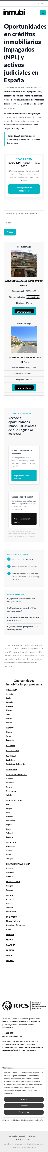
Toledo (9, 795)
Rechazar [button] (24, 1106)
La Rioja (10, 950)
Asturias (10, 745)
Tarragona (10, 858)
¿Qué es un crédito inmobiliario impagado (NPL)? (21, 600)
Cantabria (11, 769)
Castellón (10, 872)
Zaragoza (10, 740)
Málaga (9, 718)
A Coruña (10, 899)
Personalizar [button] (24, 1112)
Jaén (8, 714)
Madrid (10, 934)
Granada (9, 706)
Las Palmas (10, 760)
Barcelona (10, 846)
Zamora (9, 837)
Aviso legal (32, 1136)
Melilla (10, 960)
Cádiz (8, 698)
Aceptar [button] (24, 1099)
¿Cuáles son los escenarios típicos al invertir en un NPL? (23, 618)
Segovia (9, 825)
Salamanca (10, 820)
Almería (9, 694)
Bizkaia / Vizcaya (13, 921)
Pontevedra (11, 911)
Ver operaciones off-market (22, 520)
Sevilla (9, 722)
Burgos (9, 808)
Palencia (9, 816)
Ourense (9, 907)
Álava (8, 929)
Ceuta (9, 955)
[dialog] (24, 1093)
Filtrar (10, 232)
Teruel (8, 736)
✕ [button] (43, 1072)
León (8, 812)
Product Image (24, 246)
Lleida (8, 854)
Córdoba (9, 702)
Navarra (10, 945)
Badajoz (9, 886)
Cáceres (9, 890)
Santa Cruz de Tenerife (15, 764)
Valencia (9, 876)
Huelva (9, 710)
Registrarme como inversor (21, 477)
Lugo (8, 903)
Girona (9, 850)
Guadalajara (11, 791)
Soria (8, 829)
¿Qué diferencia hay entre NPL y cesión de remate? (21, 609)
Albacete (9, 779)
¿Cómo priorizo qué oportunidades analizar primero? (22, 628)
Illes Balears (12, 751)
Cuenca (9, 787)
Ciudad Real (11, 783)
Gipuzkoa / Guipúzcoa (15, 925)
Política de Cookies (22, 1140)
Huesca (9, 732)
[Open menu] (43, 12)
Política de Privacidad (17, 1136)
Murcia (9, 940)
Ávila (8, 804)
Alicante (9, 868)
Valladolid (10, 833)
